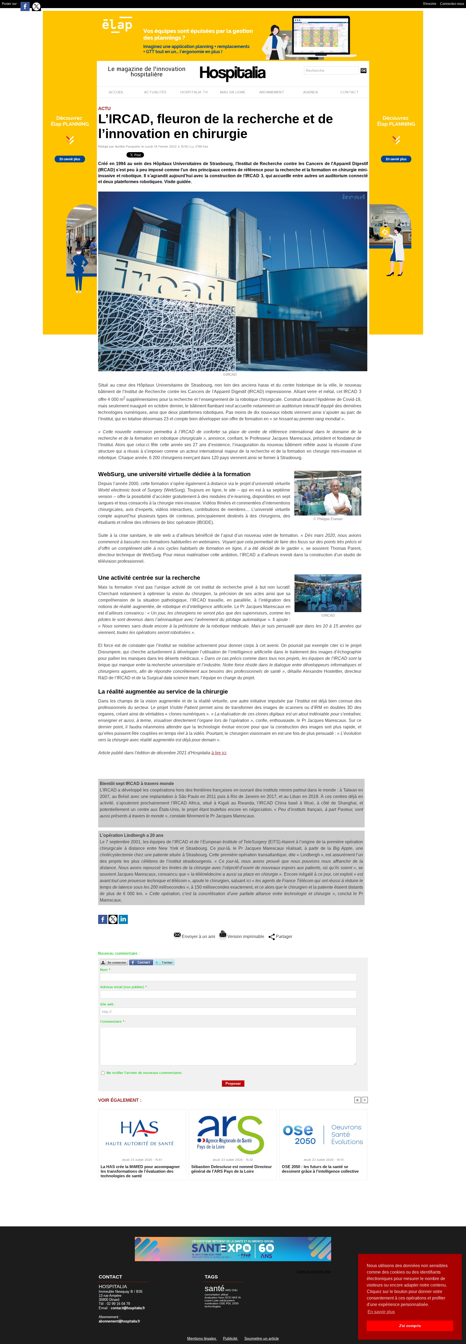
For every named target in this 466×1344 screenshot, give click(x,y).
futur (221, 1297)
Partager (283, 936)
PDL (228, 1303)
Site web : (107, 1004)
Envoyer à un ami (198, 936)
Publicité (230, 1338)
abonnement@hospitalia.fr (119, 1321)
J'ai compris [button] (410, 1325)
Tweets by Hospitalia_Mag (314, 1271)
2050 (235, 1303)
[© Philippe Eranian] (327, 472)
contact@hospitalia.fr (128, 1308)
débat (224, 1294)
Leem (208, 1300)
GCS (228, 1297)
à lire (216, 753)
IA (239, 1297)
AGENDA (310, 92)
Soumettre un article (261, 1338)
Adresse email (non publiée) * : (124, 987)
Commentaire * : (113, 1021)
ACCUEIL (116, 92)
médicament (227, 1300)
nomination (211, 1303)
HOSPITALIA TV (194, 92)
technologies (213, 1306)
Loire (216, 1300)
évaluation (211, 1297)
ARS (228, 1290)
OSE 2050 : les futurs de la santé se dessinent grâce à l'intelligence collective (320, 1169)
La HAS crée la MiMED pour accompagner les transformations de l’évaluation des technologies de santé (140, 1171)
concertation (212, 1294)
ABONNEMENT (271, 92)
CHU (234, 1290)
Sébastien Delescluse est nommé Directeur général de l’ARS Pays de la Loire (231, 1169)
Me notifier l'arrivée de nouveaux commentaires (144, 1073)
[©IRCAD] (232, 193)
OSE (222, 1303)
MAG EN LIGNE (232, 92)
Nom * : (106, 970)
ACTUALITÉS (155, 92)
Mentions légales (202, 1338)
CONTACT (349, 92)
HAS (234, 1297)
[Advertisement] (233, 1200)
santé (215, 1288)
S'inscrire (429, 4)
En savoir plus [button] (381, 1311)
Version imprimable (245, 936)
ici (224, 753)
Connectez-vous (452, 4)
